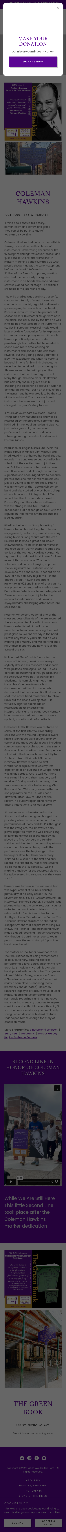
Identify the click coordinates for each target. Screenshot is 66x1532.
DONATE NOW (33, 61)
